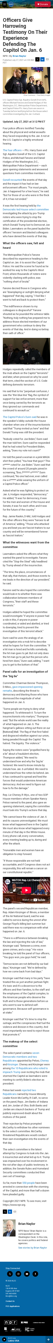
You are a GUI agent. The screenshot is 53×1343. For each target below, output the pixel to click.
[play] (4, 1339)
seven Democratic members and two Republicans (21, 1056)
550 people (28, 1182)
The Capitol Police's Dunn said (19, 417)
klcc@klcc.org (11, 1296)
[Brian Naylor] (9, 1227)
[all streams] (49, 1339)
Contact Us (10, 1301)
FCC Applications (13, 1306)
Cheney (44, 1060)
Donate (44, 4)
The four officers (12, 150)
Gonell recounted (12, 179)
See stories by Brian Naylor (32, 1247)
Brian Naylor (19, 56)
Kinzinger (12, 1064)
